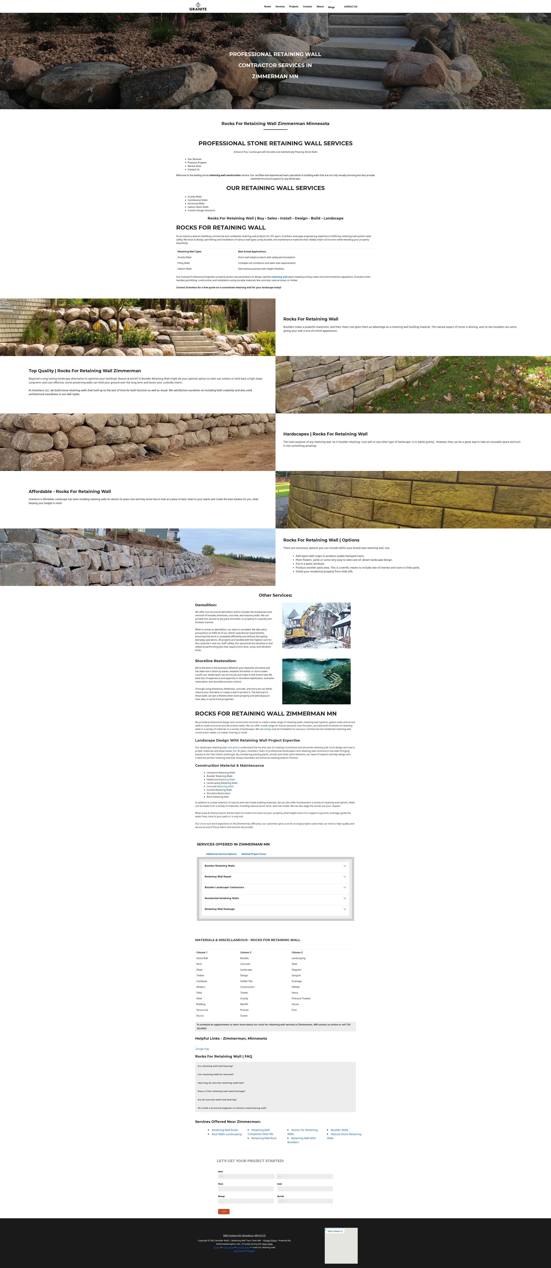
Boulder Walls (339, 1130)
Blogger (251, 1250)
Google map (202, 1048)
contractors (233, 747)
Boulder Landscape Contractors (224, 887)
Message (221, 1196)
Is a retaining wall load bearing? (215, 1065)
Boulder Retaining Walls (219, 776)
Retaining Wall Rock (263, 1138)
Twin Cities (216, 754)
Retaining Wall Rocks (225, 1130)
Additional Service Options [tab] (221, 854)
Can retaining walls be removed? (216, 1074)
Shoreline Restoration (215, 661)
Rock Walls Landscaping (227, 1134)
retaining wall (279, 276)
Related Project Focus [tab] (253, 854)
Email (279, 1183)
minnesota (228, 1247)
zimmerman (243, 1247)
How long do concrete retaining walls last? (221, 1082)
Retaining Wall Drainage (220, 909)
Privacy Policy (270, 1240)
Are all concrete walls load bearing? (217, 1099)
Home (217, 1247)
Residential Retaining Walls (222, 898)
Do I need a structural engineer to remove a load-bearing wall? (232, 1107)
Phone (220, 1183)
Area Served (239, 1250)
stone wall (205, 823)
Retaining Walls (226, 779)
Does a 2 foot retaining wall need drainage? (221, 1091)
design (267, 729)
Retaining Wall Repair (218, 876)
